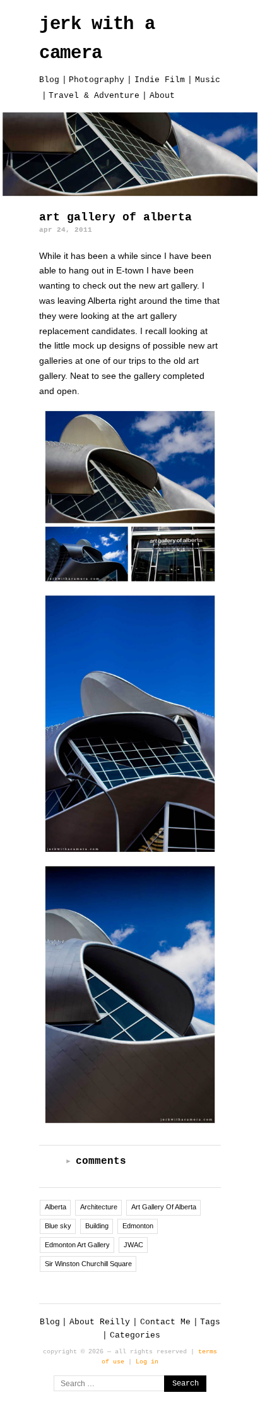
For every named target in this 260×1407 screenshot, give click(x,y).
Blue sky (58, 1226)
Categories (135, 1335)
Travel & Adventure (94, 95)
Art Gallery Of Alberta (163, 1207)
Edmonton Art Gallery (77, 1244)
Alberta (55, 1207)
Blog (49, 80)
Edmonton (137, 1226)
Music (207, 80)
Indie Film (159, 80)
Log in (147, 1361)
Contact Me (165, 1322)
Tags (210, 1322)
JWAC (133, 1244)
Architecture (98, 1207)
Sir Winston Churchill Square (88, 1263)
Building (97, 1226)
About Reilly (99, 1322)
